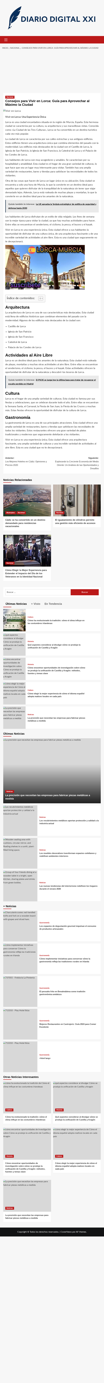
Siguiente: (77, 463)
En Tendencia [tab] (53, 603)
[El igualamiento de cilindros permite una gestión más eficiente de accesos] (77, 500)
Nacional (9, 97)
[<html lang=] (20, 1056)
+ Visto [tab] (35, 603)
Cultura (30, 617)
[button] (6, 39)
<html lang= (45, 1058)
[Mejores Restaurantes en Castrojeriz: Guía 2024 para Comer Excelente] (20, 1024)
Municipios (10, 513)
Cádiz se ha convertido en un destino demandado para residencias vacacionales (25, 523)
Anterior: (26, 461)
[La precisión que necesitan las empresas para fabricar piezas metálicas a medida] (14, 713)
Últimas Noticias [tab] (16, 603)
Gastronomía (44, 923)
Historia (31, 641)
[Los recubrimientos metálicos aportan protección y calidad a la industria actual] (20, 820)
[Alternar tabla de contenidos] (39, 298)
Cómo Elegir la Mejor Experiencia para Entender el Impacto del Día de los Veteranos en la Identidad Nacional (26, 573)
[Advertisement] (52, 71)
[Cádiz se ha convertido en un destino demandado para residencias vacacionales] (27, 500)
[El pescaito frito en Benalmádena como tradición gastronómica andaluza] (20, 991)
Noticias (31, 715)
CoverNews (66, 1232)
